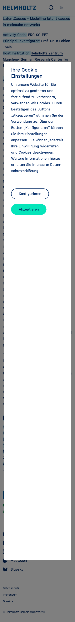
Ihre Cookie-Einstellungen (26, 73)
